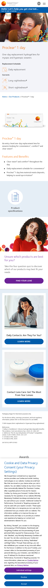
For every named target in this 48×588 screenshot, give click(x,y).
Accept (24, 583)
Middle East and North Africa (39, 3)
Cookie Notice (32, 560)
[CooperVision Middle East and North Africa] (24, 3)
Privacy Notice (22, 565)
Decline (24, 577)
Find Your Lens (24, 280)
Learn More (24, 341)
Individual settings (24, 570)
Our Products (14, 96)
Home (4, 96)
